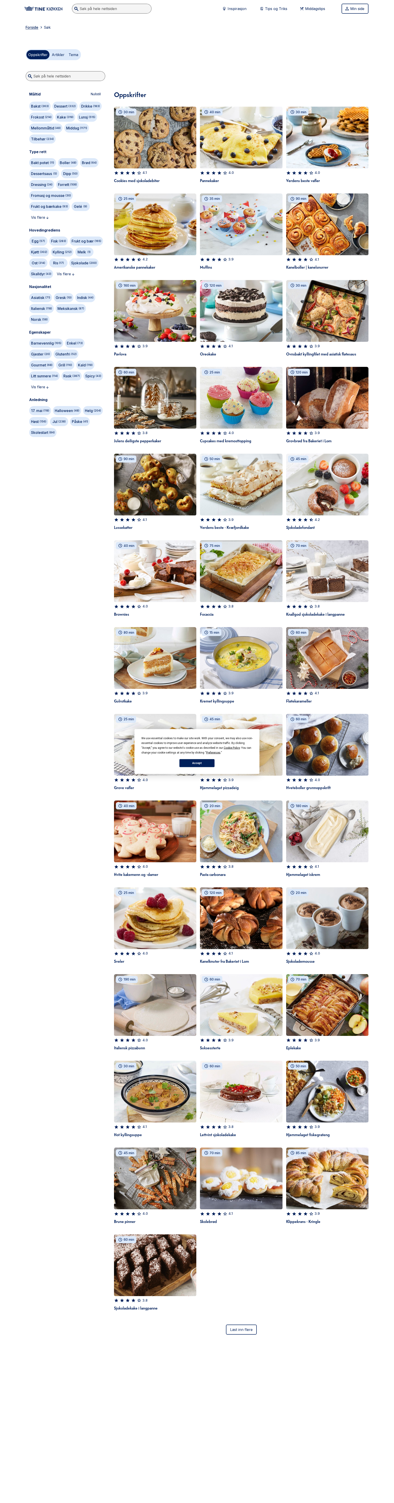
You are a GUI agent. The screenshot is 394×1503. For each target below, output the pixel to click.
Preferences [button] (213, 752)
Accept (197, 763)
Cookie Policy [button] (232, 747)
